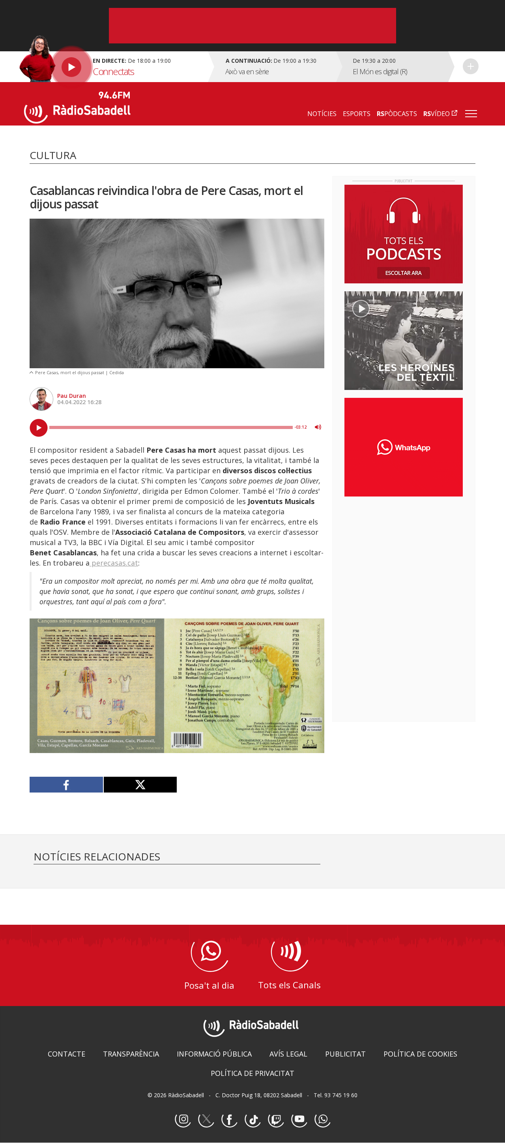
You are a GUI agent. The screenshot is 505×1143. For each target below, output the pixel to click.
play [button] (39, 428)
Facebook (229, 1120)
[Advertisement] (403, 553)
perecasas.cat (114, 563)
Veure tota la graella (471, 66)
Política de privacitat (252, 1073)
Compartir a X (140, 785)
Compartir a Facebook (66, 785)
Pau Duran (71, 395)
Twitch (276, 1120)
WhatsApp (322, 1120)
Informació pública (214, 1054)
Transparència (131, 1054)
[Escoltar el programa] (115, 66)
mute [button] (318, 427)
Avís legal (288, 1054)
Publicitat (345, 1054)
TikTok (252, 1120)
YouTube (299, 1120)
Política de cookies (420, 1054)
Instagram (183, 1120)
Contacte (66, 1054)
